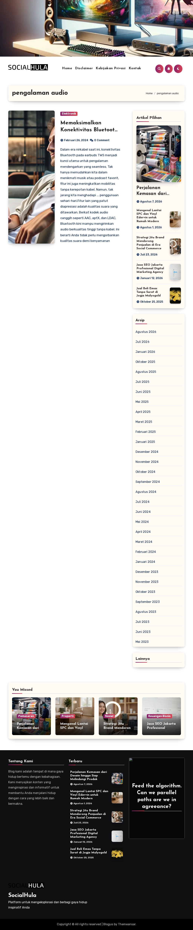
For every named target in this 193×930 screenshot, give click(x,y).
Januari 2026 (145, 352)
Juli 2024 (142, 502)
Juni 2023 (143, 632)
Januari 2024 (145, 562)
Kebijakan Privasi (111, 68)
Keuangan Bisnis (159, 716)
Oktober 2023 (145, 592)
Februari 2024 (146, 552)
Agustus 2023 (146, 612)
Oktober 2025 (145, 362)
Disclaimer (84, 68)
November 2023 (147, 582)
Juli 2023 (142, 622)
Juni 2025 (143, 392)
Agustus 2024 (146, 492)
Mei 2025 (142, 402)
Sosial (109, 716)
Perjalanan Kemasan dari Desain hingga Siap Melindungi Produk (88, 776)
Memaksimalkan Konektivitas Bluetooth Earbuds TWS (89, 129)
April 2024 (143, 532)
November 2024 (147, 462)
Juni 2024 (143, 512)
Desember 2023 (147, 572)
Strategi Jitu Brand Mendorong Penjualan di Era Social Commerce (88, 814)
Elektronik (69, 113)
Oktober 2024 (145, 472)
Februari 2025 (146, 432)
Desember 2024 (147, 452)
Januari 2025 (145, 442)
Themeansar (127, 924)
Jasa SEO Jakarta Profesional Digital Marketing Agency (150, 268)
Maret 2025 (144, 422)
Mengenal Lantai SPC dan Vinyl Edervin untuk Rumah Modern (89, 795)
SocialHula (22, 895)
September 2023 (148, 602)
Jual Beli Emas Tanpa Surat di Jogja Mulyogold (148, 292)
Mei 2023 (142, 642)
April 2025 (143, 412)
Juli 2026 (142, 342)
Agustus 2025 (146, 372)
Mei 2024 (142, 522)
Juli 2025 (142, 382)
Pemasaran (26, 716)
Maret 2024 (144, 542)
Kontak (135, 68)
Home (67, 68)
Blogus (108, 924)
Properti (68, 716)
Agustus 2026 (146, 332)
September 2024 (148, 482)
